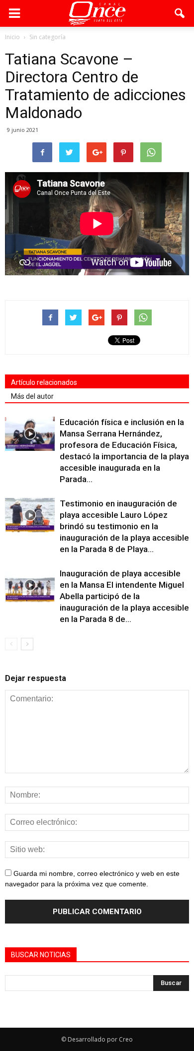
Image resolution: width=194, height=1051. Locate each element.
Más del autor (32, 396)
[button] (180, 13)
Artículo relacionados (44, 382)
